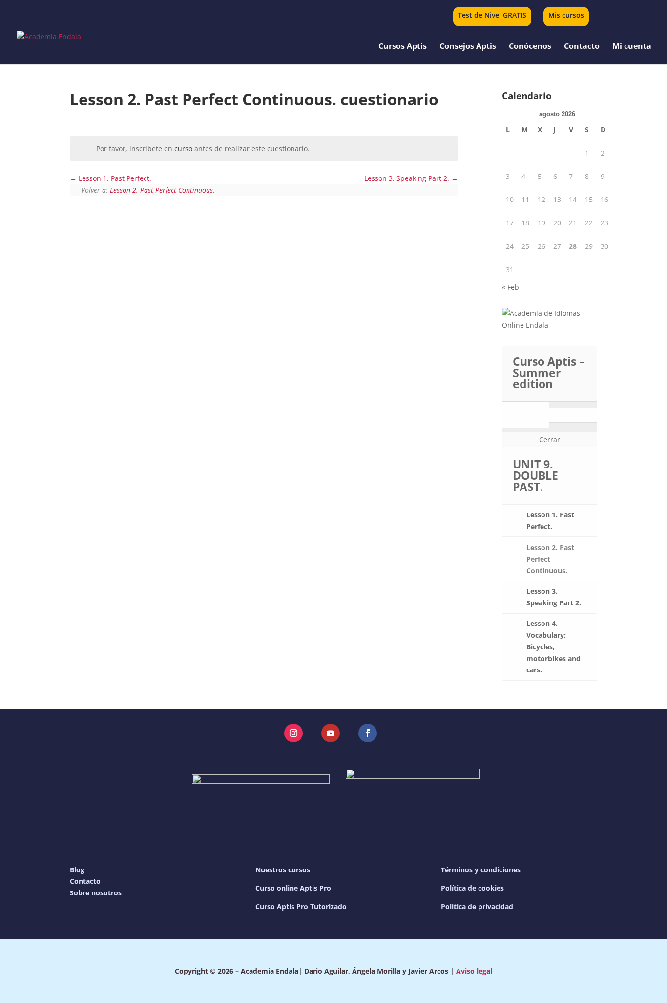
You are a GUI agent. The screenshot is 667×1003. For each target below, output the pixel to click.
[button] (293, 733)
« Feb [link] (510, 286)
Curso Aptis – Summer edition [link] (549, 372)
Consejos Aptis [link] (467, 47)
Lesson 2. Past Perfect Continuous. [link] (162, 190)
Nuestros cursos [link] (282, 869)
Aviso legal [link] (474, 971)
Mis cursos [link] (566, 16)
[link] (625, 15)
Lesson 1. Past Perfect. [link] (114, 178)
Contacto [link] (582, 47)
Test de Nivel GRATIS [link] (492, 16)
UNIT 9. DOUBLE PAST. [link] (535, 475)
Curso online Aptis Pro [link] (293, 887)
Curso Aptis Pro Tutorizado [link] (301, 906)
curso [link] (183, 148)
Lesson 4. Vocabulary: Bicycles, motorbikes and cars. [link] (553, 646)
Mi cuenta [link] (631, 47)
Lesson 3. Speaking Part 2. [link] (407, 178)
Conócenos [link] (530, 47)
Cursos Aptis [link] (402, 47)
